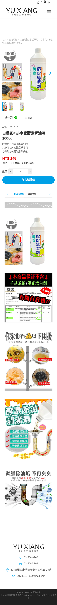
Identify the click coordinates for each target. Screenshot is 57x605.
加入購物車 (28, 179)
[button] (50, 74)
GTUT (29, 592)
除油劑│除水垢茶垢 (29, 39)
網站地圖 (37, 592)
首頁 (4, 39)
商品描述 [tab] (19, 194)
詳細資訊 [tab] (32, 194)
